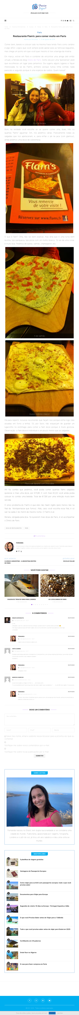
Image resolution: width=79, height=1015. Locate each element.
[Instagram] (63, 20)
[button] (7, 589)
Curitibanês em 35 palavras (30, 941)
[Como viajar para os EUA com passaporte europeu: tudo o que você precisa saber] (12, 885)
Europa (31, 27)
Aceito (52, 1013)
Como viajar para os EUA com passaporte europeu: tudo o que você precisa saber (45, 884)
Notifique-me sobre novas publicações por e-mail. (27, 752)
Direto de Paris (34, 60)
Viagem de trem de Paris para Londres (21, 599)
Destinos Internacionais (18, 27)
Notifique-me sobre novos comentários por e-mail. (27, 745)
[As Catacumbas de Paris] (57, 585)
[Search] (73, 20)
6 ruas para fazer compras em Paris (33, 964)
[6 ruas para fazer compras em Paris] (12, 967)
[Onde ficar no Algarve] (12, 955)
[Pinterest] (65, 20)
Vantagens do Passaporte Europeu (33, 871)
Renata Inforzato (18, 618)
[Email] (67, 20)
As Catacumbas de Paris (57, 599)
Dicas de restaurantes (14, 528)
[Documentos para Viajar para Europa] (12, 897)
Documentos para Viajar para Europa (34, 894)
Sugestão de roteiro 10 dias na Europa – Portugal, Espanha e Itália (44, 906)
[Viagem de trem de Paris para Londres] (22, 585)
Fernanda (35, 39)
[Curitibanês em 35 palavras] (12, 943)
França (39, 27)
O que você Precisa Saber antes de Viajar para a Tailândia (41, 918)
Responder (71, 617)
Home (6, 27)
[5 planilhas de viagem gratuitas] (12, 862)
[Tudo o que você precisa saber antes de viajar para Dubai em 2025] (12, 932)
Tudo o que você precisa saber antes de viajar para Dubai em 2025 (45, 929)
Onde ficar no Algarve (28, 952)
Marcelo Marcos (18, 677)
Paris (46, 27)
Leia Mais (60, 1013)
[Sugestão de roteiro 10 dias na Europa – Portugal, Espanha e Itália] (12, 909)
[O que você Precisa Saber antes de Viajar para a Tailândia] (12, 920)
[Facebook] (61, 20)
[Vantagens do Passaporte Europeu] (12, 874)
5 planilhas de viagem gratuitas (31, 859)
